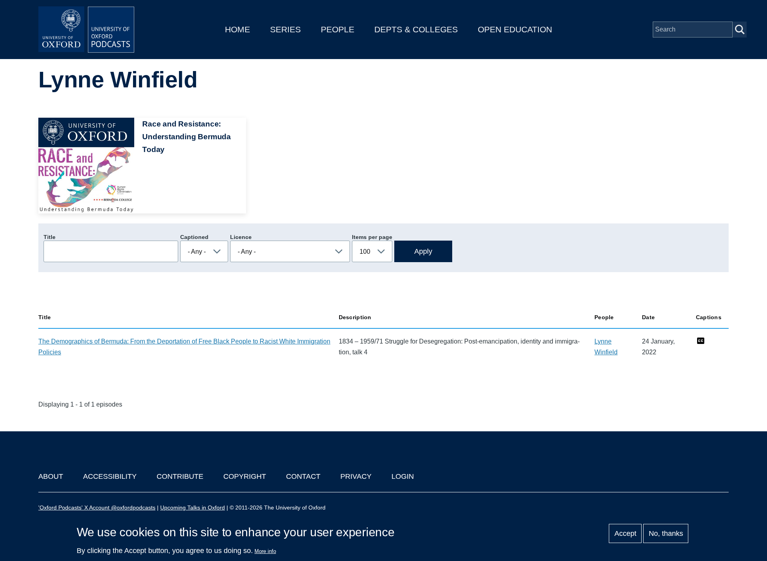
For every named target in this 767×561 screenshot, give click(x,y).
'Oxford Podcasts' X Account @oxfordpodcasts (96, 507)
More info (265, 551)
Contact (303, 476)
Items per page (372, 237)
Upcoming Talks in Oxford (192, 507)
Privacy (356, 476)
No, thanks (666, 533)
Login (402, 476)
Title (50, 237)
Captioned (194, 237)
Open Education (515, 29)
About (50, 476)
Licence (241, 237)
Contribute (180, 476)
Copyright (244, 476)
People (337, 29)
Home (237, 29)
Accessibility (110, 476)
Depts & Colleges (416, 29)
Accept (625, 533)
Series (285, 29)
